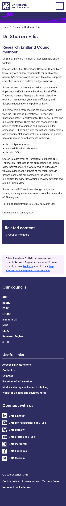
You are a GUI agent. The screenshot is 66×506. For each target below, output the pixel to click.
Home (6, 27)
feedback (28, 266)
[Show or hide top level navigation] (60, 6)
